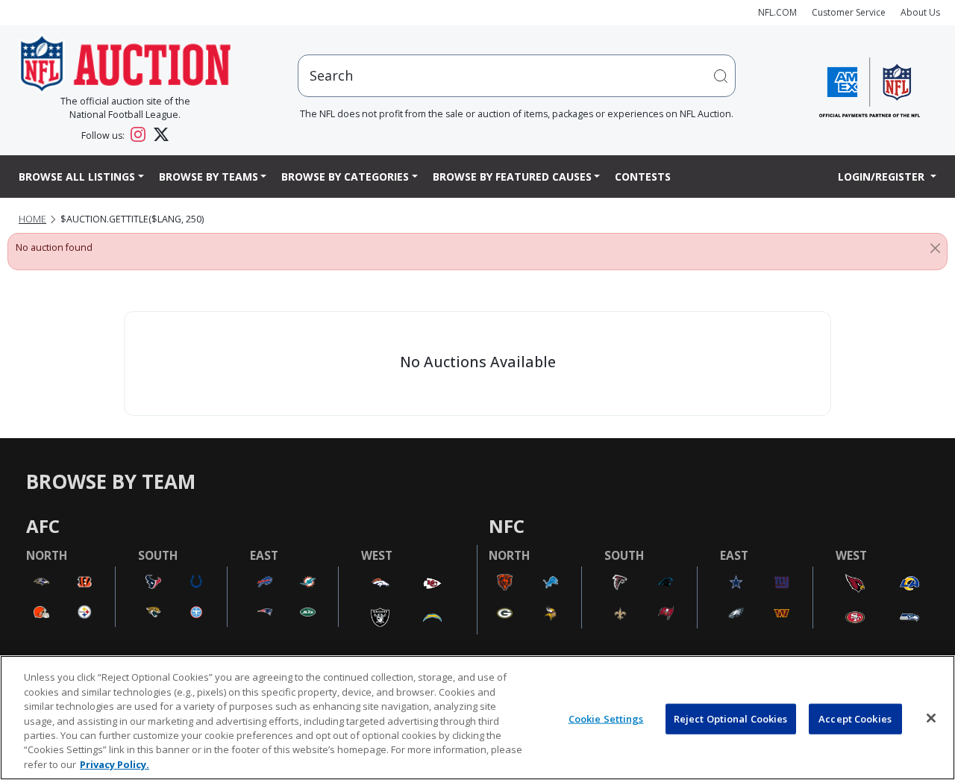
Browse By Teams (208, 176)
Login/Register (882, 176)
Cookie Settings (606, 718)
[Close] (935, 248)
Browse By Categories (345, 176)
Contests (643, 176)
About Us (920, 12)
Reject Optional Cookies (731, 718)
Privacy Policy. (114, 764)
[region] (477, 717)
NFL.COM (777, 12)
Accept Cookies (855, 718)
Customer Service (849, 12)
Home (32, 219)
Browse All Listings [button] (77, 176)
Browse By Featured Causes (512, 176)
